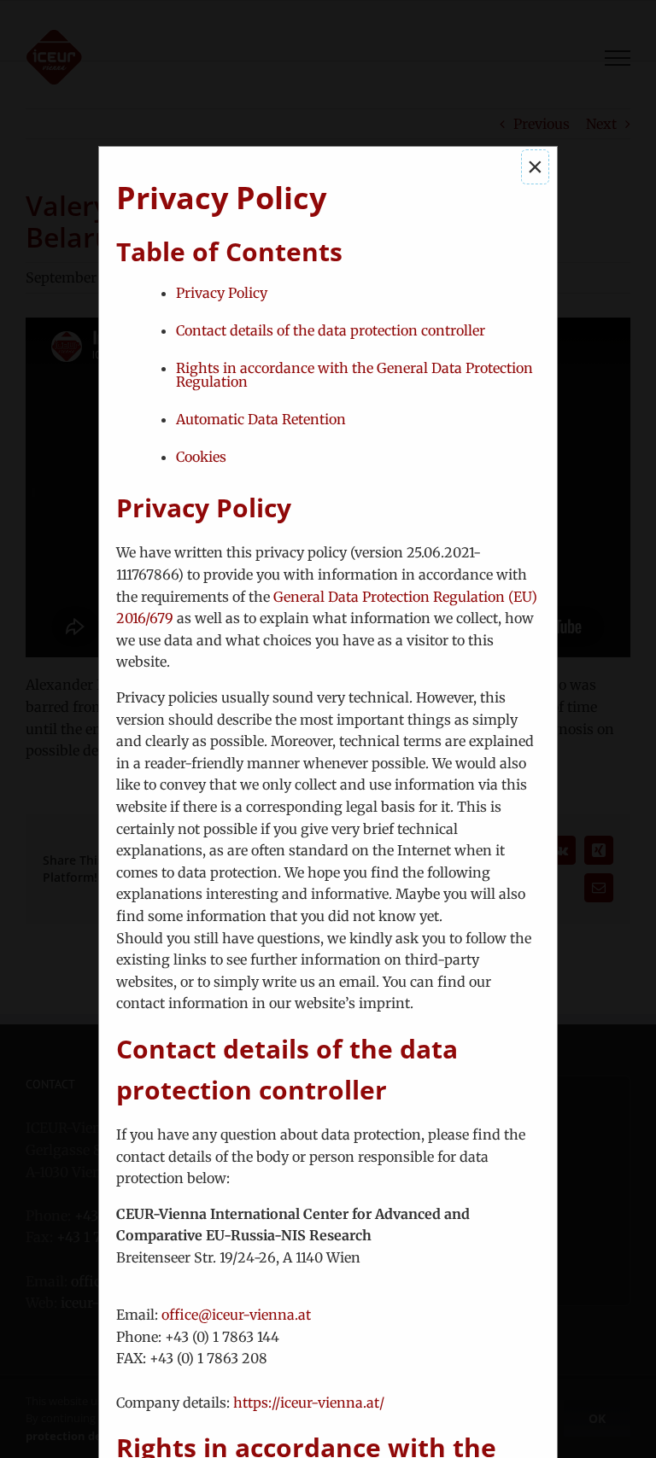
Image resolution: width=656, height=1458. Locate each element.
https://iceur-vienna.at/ (308, 1402)
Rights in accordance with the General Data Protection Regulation (354, 374)
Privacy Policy (221, 292)
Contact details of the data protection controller (330, 330)
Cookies (201, 456)
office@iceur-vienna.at (236, 1314)
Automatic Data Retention (261, 419)
